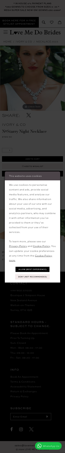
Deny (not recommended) (32, 277)
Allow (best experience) (32, 269)
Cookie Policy (41, 246)
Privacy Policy (18, 246)
